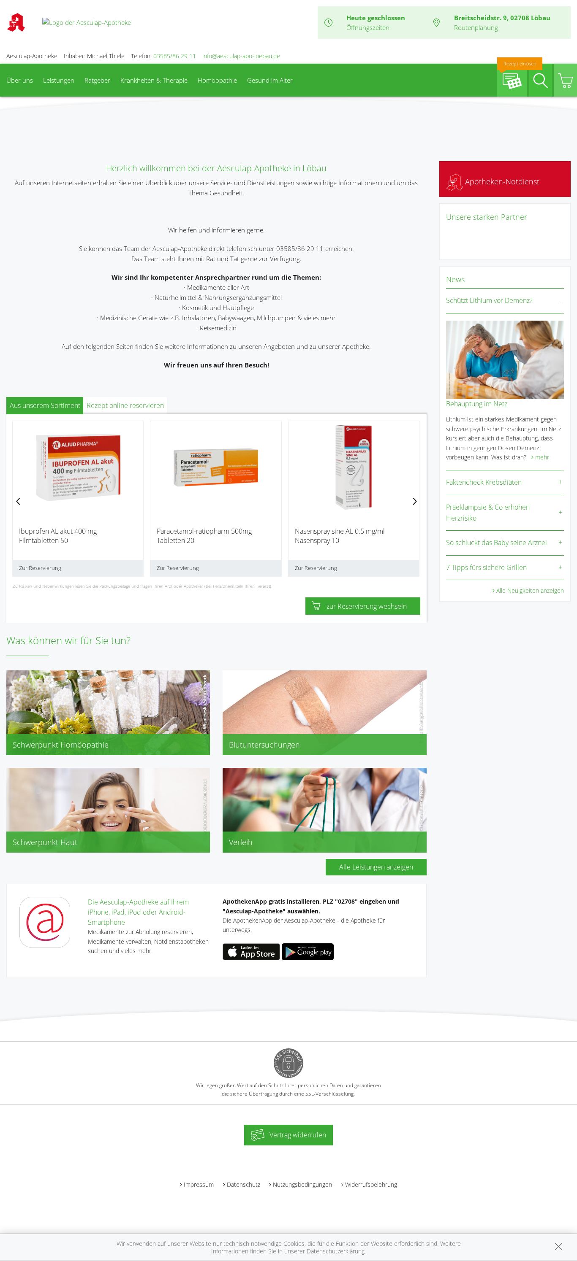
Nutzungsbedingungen (302, 1184)
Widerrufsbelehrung (371, 1184)
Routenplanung (476, 27)
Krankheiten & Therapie (154, 80)
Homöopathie (217, 80)
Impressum (199, 1184)
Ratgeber (97, 80)
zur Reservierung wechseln (367, 606)
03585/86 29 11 (174, 56)
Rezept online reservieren (125, 405)
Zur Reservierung (40, 568)
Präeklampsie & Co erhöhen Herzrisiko (488, 512)
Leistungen (58, 80)
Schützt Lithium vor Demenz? (489, 300)
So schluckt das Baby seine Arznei (496, 542)
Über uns (19, 80)
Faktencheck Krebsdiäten (484, 482)
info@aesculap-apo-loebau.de (241, 56)
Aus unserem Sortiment (45, 405)
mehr (542, 457)
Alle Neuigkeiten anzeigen (530, 590)
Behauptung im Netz (476, 403)
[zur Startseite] (86, 22)
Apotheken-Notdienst (501, 181)
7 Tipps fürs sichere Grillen (486, 567)
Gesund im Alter (270, 80)
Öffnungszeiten (367, 27)
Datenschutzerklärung (336, 1251)
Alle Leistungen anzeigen (376, 867)
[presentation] (18, 501)
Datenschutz (243, 1184)
